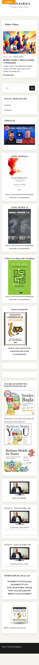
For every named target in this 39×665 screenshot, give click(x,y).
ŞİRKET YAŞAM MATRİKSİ (19, 593)
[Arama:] (16, 88)
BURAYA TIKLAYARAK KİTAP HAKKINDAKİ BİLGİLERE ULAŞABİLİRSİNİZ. (20, 351)
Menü (19, 12)
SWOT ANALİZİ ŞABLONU (19, 590)
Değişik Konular (18, 57)
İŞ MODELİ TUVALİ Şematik (20, 581)
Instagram (8, 110)
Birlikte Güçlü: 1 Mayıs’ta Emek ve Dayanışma (18, 61)
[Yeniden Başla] (19, 402)
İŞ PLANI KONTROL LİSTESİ (19, 587)
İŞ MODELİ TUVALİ (19, 584)
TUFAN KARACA (19, 3)
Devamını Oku (8, 75)
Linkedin (7, 105)
